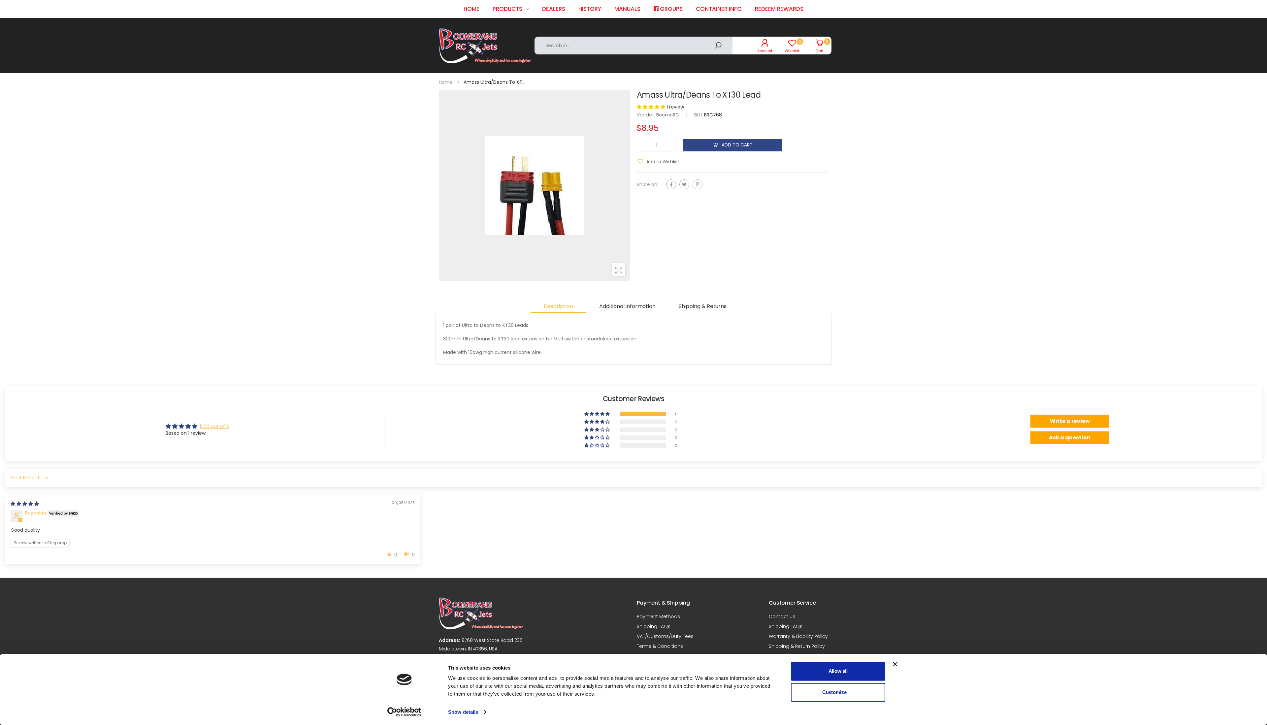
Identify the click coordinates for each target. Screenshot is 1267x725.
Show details (463, 712)
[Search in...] (718, 45)
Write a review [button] (1070, 421)
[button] (651, 107)
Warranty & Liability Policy (798, 636)
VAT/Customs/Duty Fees (665, 636)
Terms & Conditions (660, 646)
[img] (25, 503)
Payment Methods (658, 616)
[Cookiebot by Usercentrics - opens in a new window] (404, 712)
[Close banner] (895, 664)
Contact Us (782, 616)
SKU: (699, 114)
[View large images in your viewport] (618, 269)
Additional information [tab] (627, 306)
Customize (834, 692)
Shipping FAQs (653, 626)
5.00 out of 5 (214, 426)
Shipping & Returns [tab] (703, 306)
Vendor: (646, 114)
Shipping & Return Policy (797, 646)
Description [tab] (558, 306)
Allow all (838, 671)
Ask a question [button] (1069, 437)
